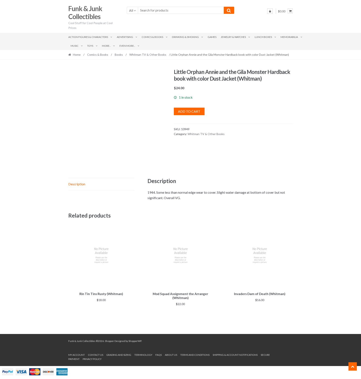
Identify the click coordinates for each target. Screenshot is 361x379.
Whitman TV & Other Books (147, 54)
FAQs (158, 354)
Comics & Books (152, 37)
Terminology (143, 354)
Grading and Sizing (118, 354)
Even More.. (127, 45)
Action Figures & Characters (88, 37)
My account (76, 354)
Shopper (109, 341)
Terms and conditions (195, 354)
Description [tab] (76, 184)
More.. (106, 45)
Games (212, 37)
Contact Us (95, 354)
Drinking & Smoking (185, 37)
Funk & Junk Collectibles (85, 12)
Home (77, 54)
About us (171, 354)
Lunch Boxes (263, 37)
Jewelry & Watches (233, 37)
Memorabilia (289, 37)
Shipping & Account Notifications (235, 354)
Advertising (125, 37)
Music (75, 45)
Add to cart (189, 111)
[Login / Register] (270, 11)
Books (119, 54)
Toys (90, 45)
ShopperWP (134, 341)
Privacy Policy (92, 359)
